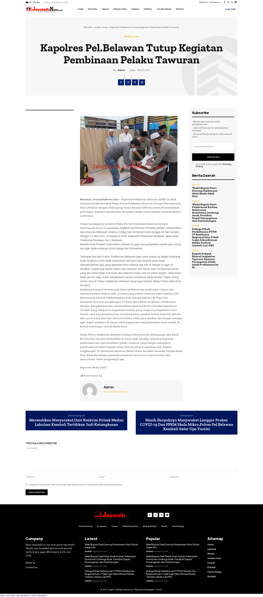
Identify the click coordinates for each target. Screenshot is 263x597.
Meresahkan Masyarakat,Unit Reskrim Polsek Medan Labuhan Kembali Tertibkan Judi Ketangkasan (76, 422)
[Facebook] (224, 2)
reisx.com (5, 595)
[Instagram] (228, 2)
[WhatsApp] (142, 82)
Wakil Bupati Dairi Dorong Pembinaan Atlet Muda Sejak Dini (204, 192)
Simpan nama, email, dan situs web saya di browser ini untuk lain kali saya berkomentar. (76, 484)
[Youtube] (235, 2)
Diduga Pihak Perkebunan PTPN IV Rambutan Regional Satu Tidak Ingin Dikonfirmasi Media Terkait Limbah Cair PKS (205, 237)
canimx (33, 595)
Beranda (88, 27)
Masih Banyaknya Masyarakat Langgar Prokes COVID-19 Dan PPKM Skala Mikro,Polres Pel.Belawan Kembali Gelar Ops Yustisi (186, 424)
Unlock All (213, 157)
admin (121, 70)
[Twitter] (232, 2)
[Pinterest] (135, 82)
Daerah (195, 185)
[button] (190, 9)
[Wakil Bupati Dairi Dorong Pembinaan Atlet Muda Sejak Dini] (228, 190)
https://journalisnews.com (115, 391)
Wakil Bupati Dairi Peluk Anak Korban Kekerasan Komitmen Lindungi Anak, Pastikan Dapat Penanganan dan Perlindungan (205, 212)
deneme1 (25, 595)
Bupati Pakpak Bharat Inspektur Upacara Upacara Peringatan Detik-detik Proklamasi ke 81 (205, 260)
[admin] (91, 390)
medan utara (101, 27)
